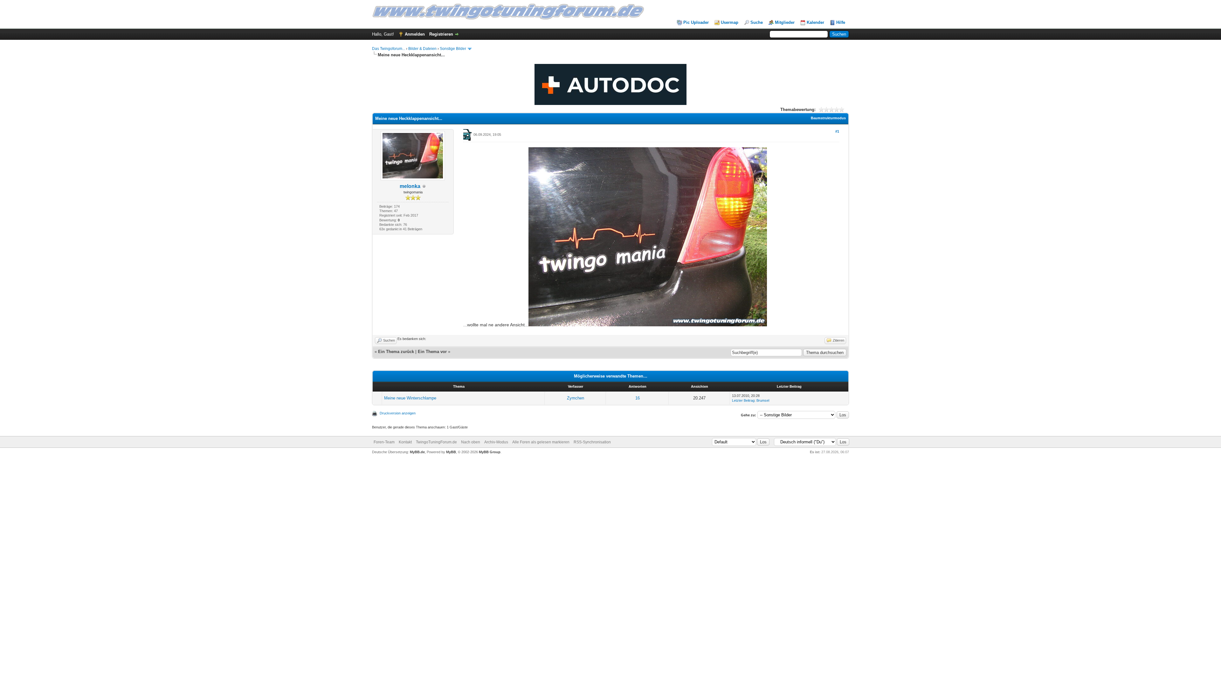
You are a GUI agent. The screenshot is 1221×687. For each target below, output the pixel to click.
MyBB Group (489, 452)
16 (637, 398)
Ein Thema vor (432, 351)
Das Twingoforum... (388, 48)
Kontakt (405, 442)
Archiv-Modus (496, 442)
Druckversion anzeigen (398, 413)
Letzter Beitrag (743, 400)
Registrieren (441, 34)
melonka (410, 186)
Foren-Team (384, 442)
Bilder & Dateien (422, 48)
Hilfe (840, 22)
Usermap (729, 22)
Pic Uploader (696, 22)
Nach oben (470, 442)
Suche (756, 22)
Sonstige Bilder (453, 48)
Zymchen (575, 398)
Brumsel (762, 400)
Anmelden (415, 34)
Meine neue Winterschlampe (410, 398)
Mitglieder (785, 22)
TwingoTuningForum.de (436, 442)
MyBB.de (417, 452)
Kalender (815, 22)
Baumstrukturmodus (828, 118)
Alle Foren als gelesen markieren (540, 442)
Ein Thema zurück (396, 351)
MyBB (451, 452)
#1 (837, 131)
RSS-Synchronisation (592, 442)
